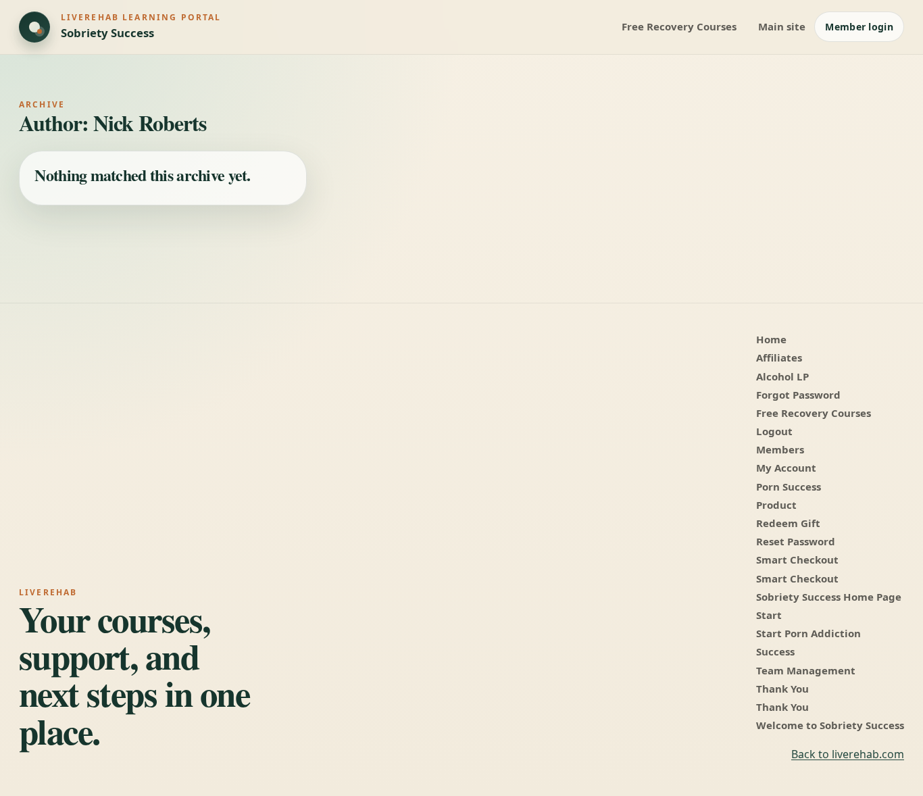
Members (780, 449)
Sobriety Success (107, 33)
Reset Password (795, 541)
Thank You (782, 688)
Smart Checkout (797, 559)
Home (771, 339)
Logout (774, 431)
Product (776, 505)
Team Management (805, 670)
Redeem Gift (788, 523)
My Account (786, 467)
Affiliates (779, 357)
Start (769, 615)
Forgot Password (798, 394)
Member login (859, 26)
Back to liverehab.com (847, 754)
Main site (781, 26)
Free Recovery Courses (679, 26)
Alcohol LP (782, 376)
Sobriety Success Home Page (828, 596)
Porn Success (788, 486)
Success (775, 651)
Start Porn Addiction (808, 633)
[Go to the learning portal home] (34, 27)
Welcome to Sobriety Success (830, 725)
